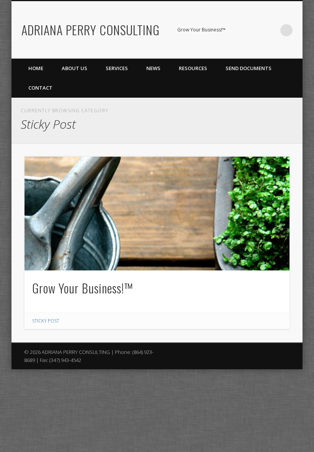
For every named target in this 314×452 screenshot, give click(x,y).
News (153, 68)
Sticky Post (45, 321)
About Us (74, 68)
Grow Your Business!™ (82, 288)
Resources (193, 68)
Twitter (255, 30)
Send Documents (248, 68)
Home (35, 68)
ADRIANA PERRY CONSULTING (90, 30)
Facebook (239, 30)
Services (117, 68)
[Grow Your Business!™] (157, 213)
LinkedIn (271, 30)
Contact (40, 87)
